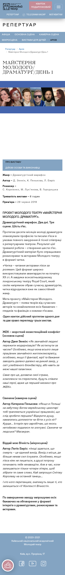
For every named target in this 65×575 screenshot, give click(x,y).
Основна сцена (25, 34)
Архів (53, 40)
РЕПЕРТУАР (13, 15)
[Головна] (13, 6)
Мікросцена (9, 40)
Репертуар (10, 49)
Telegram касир (36, 15)
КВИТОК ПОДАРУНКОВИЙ (41, 5)
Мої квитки (55, 15)
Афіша (6, 34)
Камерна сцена (49, 34)
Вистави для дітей (34, 40)
